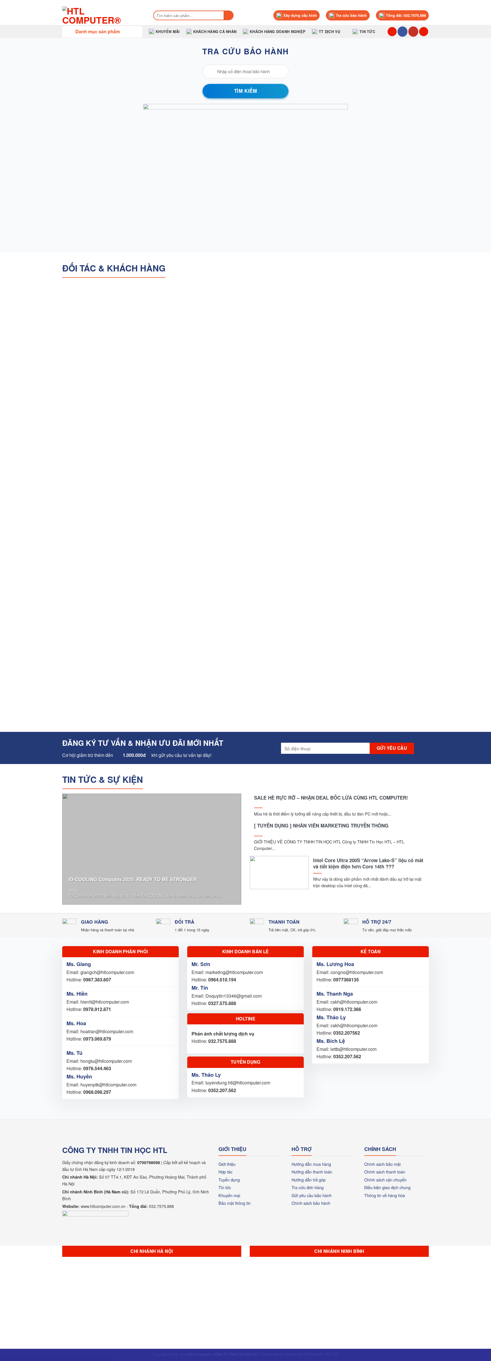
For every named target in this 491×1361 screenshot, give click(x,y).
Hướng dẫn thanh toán (312, 1172)
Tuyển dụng (229, 1180)
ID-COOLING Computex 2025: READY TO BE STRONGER (132, 879)
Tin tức (367, 31)
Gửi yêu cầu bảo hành (312, 1195)
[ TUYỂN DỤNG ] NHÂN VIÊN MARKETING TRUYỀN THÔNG (321, 825)
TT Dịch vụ (329, 31)
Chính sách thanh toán (384, 1172)
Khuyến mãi (168, 31)
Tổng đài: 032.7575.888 (406, 15)
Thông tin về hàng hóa (384, 1195)
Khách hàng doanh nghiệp (277, 31)
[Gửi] (229, 15)
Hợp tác (225, 1172)
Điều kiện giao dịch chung (387, 1187)
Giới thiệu (227, 1164)
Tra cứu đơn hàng (308, 1187)
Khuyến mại (229, 1195)
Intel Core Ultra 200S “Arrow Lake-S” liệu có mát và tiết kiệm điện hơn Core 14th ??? (368, 863)
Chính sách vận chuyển (385, 1180)
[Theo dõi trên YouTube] (413, 31)
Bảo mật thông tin (235, 1203)
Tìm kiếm (245, 90)
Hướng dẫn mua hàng (311, 1164)
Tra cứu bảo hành (351, 15)
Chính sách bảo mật (382, 1164)
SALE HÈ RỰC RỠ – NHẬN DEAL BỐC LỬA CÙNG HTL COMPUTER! (331, 797)
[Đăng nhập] (423, 31)
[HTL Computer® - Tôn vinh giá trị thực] (102, 15)
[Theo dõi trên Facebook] (402, 31)
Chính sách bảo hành (311, 1203)
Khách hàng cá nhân (215, 31)
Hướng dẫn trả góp (309, 1180)
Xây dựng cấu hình (300, 15)
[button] (102, 32)
